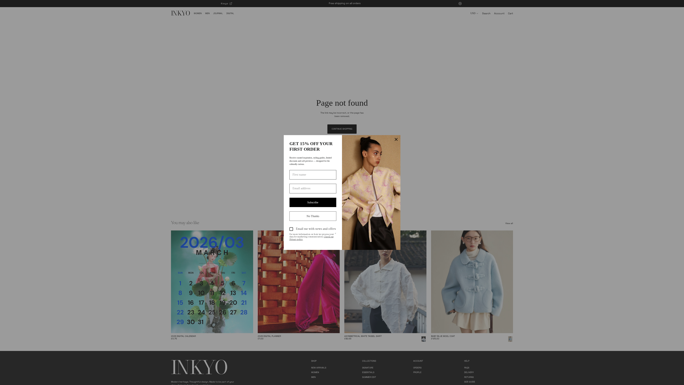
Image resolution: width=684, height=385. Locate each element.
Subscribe (312, 202)
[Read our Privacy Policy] (335, 234)
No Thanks (313, 216)
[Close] (396, 139)
